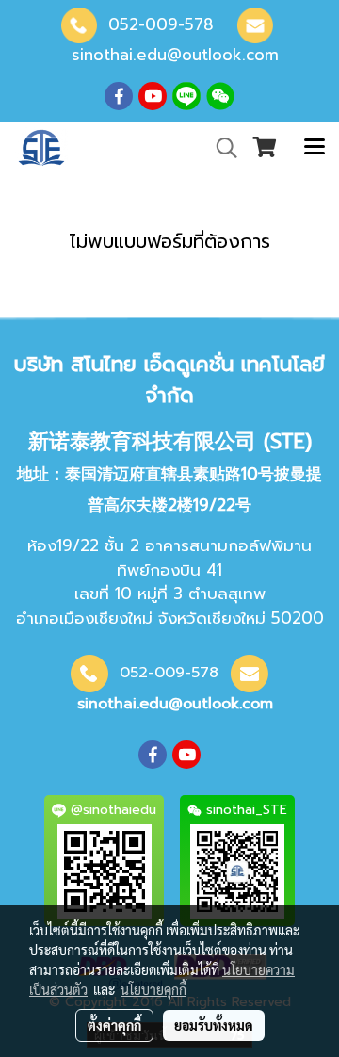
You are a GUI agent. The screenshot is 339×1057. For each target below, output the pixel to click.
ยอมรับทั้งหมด (213, 1024)
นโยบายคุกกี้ (153, 989)
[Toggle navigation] (314, 148)
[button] (220, 148)
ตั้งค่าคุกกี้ (114, 1024)
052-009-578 (161, 24)
